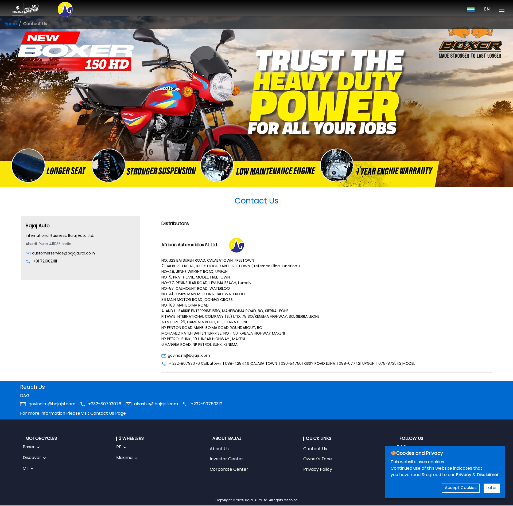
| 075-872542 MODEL (395, 364)
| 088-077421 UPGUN (356, 364)
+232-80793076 (104, 404)
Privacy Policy (317, 470)
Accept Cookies (461, 488)
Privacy (464, 475)
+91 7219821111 (45, 262)
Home (10, 24)
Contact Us (102, 413)
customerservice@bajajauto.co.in (63, 254)
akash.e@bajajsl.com (156, 404)
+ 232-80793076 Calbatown (195, 364)
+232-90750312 (206, 404)
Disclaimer (488, 475)
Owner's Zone (317, 459)
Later (492, 488)
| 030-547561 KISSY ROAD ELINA (307, 364)
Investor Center (226, 459)
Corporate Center (229, 470)
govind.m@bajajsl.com (189, 356)
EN (486, 9)
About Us (219, 449)
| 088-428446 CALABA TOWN (250, 364)
